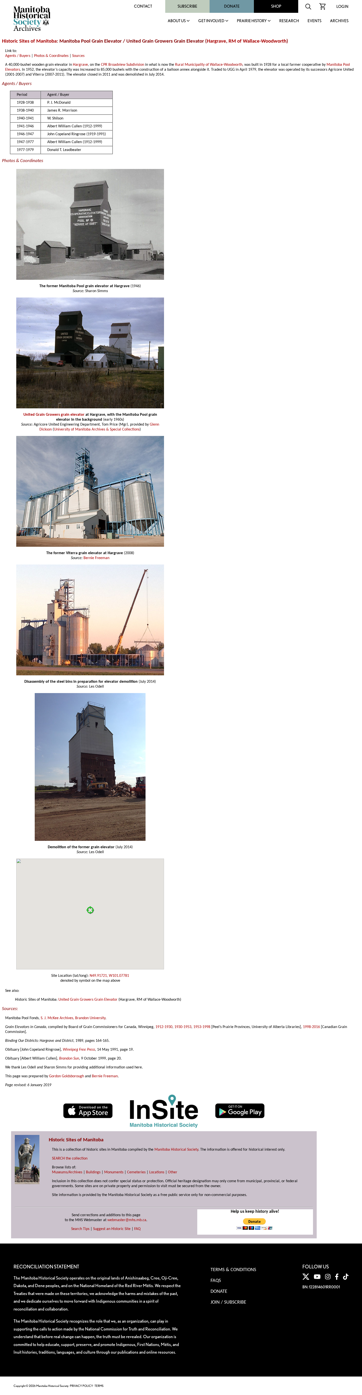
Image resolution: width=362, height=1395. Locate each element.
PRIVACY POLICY (81, 1386)
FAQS (216, 1280)
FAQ (137, 1229)
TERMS (99, 1386)
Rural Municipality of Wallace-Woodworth (208, 65)
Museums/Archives (67, 1172)
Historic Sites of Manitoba (29, 41)
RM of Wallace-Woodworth (257, 41)
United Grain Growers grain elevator (53, 415)
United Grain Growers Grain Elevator (87, 1000)
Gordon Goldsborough (66, 1076)
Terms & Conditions (233, 1269)
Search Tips (80, 1229)
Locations (156, 1172)
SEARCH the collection (69, 1159)
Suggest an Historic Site (112, 1229)
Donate (232, 6)
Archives (339, 21)
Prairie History (252, 21)
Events (314, 21)
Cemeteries (136, 1172)
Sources (78, 56)
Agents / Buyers (17, 56)
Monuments (113, 1172)
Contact (143, 6)
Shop (276, 6)
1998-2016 (311, 1027)
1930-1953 (182, 1027)
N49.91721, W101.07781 (109, 976)
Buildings (93, 1172)
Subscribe (187, 6)
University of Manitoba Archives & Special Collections (97, 430)
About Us (177, 21)
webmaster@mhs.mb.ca (126, 1220)
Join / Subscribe (228, 1302)
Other (172, 1172)
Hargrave (216, 41)
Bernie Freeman (96, 558)
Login (342, 6)
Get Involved (211, 21)
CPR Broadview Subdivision (122, 65)
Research (289, 21)
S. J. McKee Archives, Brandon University (73, 1018)
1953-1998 (201, 1027)
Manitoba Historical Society (176, 1150)
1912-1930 (163, 1027)
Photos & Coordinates (51, 56)
